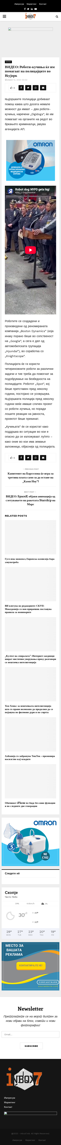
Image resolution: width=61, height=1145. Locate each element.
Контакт (43, 4)
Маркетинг (31, 4)
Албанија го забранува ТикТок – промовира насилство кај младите (30, 757)
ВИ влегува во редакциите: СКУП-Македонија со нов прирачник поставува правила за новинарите (28, 609)
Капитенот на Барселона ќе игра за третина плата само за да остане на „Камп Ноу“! (31, 477)
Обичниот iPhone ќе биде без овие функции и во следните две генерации (30, 804)
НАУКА (8, 62)
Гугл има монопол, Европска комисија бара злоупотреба (29, 560)
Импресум (19, 4)
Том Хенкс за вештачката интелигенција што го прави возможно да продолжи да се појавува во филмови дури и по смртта (29, 709)
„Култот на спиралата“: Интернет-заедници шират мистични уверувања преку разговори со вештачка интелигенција (30, 659)
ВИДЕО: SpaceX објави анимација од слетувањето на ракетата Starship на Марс (30, 500)
